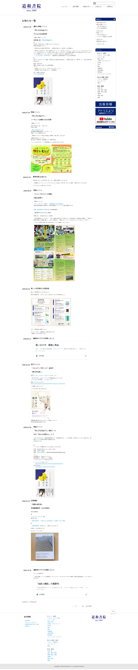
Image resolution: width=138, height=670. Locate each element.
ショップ (64, 6)
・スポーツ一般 (100, 57)
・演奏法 (99, 93)
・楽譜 (98, 97)
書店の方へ (87, 6)
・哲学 (98, 66)
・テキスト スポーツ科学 (103, 55)
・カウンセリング (101, 81)
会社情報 (76, 6)
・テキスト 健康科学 (102, 79)
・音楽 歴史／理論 (102, 90)
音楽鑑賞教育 (35, 525)
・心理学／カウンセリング (103, 60)
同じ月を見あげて (47, 40)
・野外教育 (99, 72)
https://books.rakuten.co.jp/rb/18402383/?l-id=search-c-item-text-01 (48, 383)
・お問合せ (27, 626)
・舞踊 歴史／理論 (102, 91)
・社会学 (99, 62)
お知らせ (98, 6)
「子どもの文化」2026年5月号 (42, 55)
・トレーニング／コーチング (104, 74)
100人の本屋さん (41, 452)
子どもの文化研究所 (39, 74)
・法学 (98, 64)
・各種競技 (99, 68)
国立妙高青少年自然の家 (43, 209)
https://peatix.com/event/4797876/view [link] (45, 467)
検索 (90, 3)
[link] (49, 463)
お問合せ (110, 6)
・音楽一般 (99, 88)
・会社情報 (27, 620)
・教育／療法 (100, 95)
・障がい (99, 83)
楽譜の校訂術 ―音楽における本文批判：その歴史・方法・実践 (48, 520)
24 (83, 606)
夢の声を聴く (35, 378)
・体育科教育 (100, 70)
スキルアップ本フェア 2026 (46, 375)
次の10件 (88, 606)
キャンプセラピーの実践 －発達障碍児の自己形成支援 (49, 204)
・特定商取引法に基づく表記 (31, 624)
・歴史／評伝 (100, 59)
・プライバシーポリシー (30, 622)
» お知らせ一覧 (100, 44)
